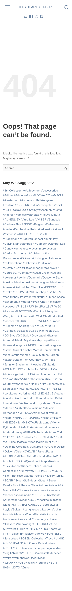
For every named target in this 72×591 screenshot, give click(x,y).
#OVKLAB (28, 451)
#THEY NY (33, 528)
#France (55, 321)
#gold (48, 330)
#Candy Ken (11, 248)
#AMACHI (57, 195)
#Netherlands (39, 432)
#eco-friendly (11, 296)
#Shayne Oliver (28, 485)
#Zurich (25, 567)
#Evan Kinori (39, 301)
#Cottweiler (51, 267)
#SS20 (32, 499)
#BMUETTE (21, 234)
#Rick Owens (11, 466)
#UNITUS (9, 548)
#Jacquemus (11, 354)
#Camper (41, 243)
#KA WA (8, 379)
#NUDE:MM (41, 437)
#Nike (6, 437)
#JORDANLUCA (47, 369)
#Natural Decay (13, 432)
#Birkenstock (46, 229)
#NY (52, 437)
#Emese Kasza (55, 296)
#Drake (7, 292)
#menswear (40, 412)
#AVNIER (40, 219)
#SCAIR (8, 480)
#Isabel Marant (12, 350)
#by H (57, 238)
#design (8, 282)
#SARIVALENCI (55, 475)
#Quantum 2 (32, 461)
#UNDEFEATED (13, 543)
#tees (21, 519)
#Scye (18, 480)
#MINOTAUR (29, 422)
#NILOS (16, 437)
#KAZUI (49, 379)
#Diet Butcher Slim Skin (28, 287)
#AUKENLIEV (11, 219)
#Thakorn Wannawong (17, 524)
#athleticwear (24, 214)
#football (58, 316)
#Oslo (18, 451)
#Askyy (33, 209)
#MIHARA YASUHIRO (26, 417)
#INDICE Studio (36, 345)
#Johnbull (30, 369)
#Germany (9, 330)
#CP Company (22, 272)
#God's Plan (37, 330)
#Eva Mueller (22, 301)
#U (56, 538)
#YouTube (41, 562)
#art (50, 205)
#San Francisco (13, 475)
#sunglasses (31, 509)
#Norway (27, 437)
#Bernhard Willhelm (25, 229)
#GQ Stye (9, 335)
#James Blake (29, 354)
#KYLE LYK (56, 388)
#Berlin (7, 229)
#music (39, 427)
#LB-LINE (37, 393)
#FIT (14, 316)
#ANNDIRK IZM (25, 205)
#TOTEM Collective (31, 538)
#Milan (45, 417)
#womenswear (21, 557)
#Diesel (7, 287)
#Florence (24, 316)
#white (7, 557)
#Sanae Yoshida (34, 475)
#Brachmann (11, 238)
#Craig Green (41, 272)
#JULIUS (27, 374)
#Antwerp (42, 205)
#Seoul (41, 480)
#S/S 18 (35, 470)
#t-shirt (56, 509)
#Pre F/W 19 (54, 456)
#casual (51, 248)
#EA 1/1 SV (54, 292)
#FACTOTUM (23, 311)
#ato (36, 214)
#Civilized (26, 258)
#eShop (8, 301)
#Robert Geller (29, 466)
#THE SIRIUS (41, 524)
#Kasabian (37, 379)
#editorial (39, 296)
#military (55, 417)
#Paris (40, 451)
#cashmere (39, 248)
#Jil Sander (49, 364)
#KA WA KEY (22, 379)
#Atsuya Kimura (50, 214)
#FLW (35, 316)
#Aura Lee (27, 219)
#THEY (21, 528)
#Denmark (33, 277)
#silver (53, 485)
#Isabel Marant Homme (38, 350)
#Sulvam (16, 509)
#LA (5, 393)
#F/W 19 (44, 306)
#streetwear (50, 504)
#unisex (50, 543)
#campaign (27, 243)
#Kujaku (34, 388)
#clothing (38, 258)
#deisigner (9, 277)
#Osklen (8, 451)
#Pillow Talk (24, 456)
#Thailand (53, 519)
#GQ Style (22, 335)
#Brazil (24, 238)
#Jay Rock (48, 359)
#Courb (7, 272)
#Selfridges (29, 480)
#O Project (9, 441)
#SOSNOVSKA (41, 495)
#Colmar (47, 263)
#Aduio (18, 195)
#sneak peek (38, 490)
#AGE (37, 195)
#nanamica (52, 427)
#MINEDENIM (12, 422)
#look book (22, 398)
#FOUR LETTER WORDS (32, 321)
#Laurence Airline (20, 393)
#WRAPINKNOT (13, 562)
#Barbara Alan (12, 224)
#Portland (39, 456)
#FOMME (46, 316)
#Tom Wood (10, 538)
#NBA (26, 432)
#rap (44, 461)
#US (18, 548)
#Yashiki (29, 562)
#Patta (49, 451)
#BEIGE (27, 224)
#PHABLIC (9, 456)
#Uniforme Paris (34, 543)
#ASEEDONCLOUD (15, 209)
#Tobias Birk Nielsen (21, 533)
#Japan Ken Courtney (27, 359)
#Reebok (53, 461)
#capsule (25, 248)
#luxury (37, 403)
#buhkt (48, 238)
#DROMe (19, 292)
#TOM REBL (53, 533)
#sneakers (53, 490)
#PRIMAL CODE (13, 461)
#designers (57, 282)
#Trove (48, 538)
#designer (42, 282)
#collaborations (12, 263)
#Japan (7, 359)
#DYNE (30, 292)
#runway (24, 470)
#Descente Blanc (52, 277)
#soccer (8, 495)
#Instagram (53, 345)
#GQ (56, 330)
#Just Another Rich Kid (47, 374)
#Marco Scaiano (53, 403)
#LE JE (48, 393)
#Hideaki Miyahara (24, 340)
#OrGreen (36, 446)
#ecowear (26, 296)
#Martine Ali (10, 408)
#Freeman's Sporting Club (19, 325)
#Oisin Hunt (43, 441)
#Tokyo (39, 533)
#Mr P (16, 427)
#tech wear (10, 519)
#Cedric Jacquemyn (15, 253)
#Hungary (19, 345)
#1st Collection (12, 190)
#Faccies (8, 311)
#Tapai (37, 514)
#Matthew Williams (30, 408)
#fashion (38, 311)
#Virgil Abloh (11, 553)
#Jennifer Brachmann (16, 364)
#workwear (38, 557)
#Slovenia (23, 490)
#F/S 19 (21, 306)
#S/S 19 (46, 470)
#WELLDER (26, 553)
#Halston (52, 335)
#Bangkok (53, 219)
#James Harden (49, 354)
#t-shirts (8, 514)
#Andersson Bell (30, 200)
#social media (22, 495)
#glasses (22, 330)
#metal (53, 412)
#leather (59, 393)
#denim (21, 277)
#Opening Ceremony (16, 446)
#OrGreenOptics (54, 446)
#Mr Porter (28, 427)
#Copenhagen (35, 267)
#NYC (59, 437)
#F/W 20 (55, 306)
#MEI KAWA (25, 412)
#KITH (15, 388)
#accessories (49, 190)
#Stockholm (44, 499)
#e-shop (41, 292)
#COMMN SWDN (14, 267)
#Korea (24, 388)
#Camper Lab (56, 243)
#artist (58, 205)
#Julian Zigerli (12, 374)
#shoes (43, 485)
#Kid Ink (34, 383)
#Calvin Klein (11, 243)
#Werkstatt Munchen (48, 553)
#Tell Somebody (36, 519)
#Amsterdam (11, 200)
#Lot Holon (36, 398)
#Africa (28, 195)
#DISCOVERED (53, 287)
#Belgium (38, 224)
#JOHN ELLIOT (13, 369)
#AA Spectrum (31, 190)
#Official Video (26, 441)
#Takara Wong (23, 514)
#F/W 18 (32, 306)
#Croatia (55, 272)
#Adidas (8, 195)
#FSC (40, 325)
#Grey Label (38, 335)
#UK (61, 538)
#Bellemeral (52, 224)
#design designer (25, 282)
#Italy (56, 350)
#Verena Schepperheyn (37, 548)
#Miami (7, 417)
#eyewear (9, 306)
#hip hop (42, 340)
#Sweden (45, 509)
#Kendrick (21, 383)
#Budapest (36, 238)
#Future (50, 325)
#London (8, 398)
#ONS (55, 441)
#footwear (9, 321)
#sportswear (19, 499)
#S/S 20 (57, 470)
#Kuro (44, 388)
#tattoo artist (50, 514)
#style (6, 509)
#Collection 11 (32, 263)
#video (57, 548)
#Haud (7, 340)
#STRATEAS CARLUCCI (26, 504)
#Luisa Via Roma (21, 403)
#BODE (34, 234)
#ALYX (45, 195)
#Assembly (45, 209)
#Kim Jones (47, 383)
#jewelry (36, 364)
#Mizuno (44, 422)
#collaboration (53, 258)
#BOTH (45, 234)
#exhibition (54, 301)
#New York (56, 432)
